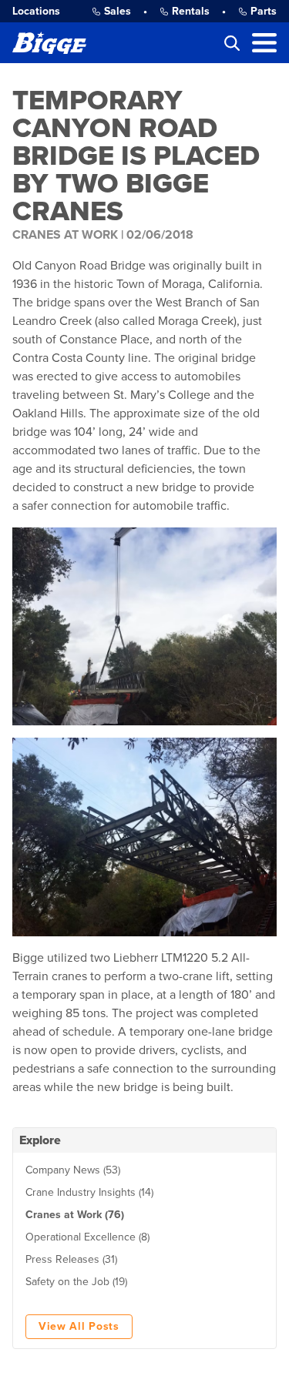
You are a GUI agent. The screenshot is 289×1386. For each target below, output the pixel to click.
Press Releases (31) (71, 1259)
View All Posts (79, 1326)
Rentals (191, 11)
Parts (263, 11)
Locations (36, 11)
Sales (117, 11)
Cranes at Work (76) (74, 1214)
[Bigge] (49, 42)
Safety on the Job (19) (76, 1281)
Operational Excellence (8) (87, 1237)
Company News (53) (72, 1170)
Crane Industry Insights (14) (89, 1192)
